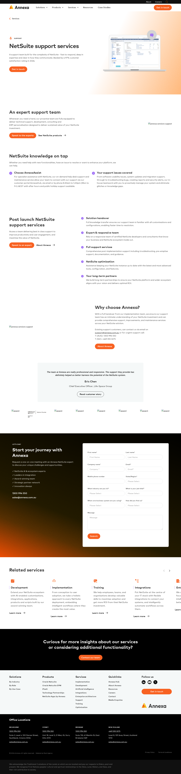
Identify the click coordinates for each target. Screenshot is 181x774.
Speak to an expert (22, 245)
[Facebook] (161, 683)
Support (79, 700)
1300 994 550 (19, 493)
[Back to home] (19, 7)
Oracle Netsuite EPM (51, 685)
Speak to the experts (23, 135)
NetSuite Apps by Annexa (53, 696)
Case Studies (104, 7)
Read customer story (90, 394)
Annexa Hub (113, 682)
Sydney (45, 727)
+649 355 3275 (114, 731)
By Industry (14, 682)
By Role (12, 685)
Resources (88, 7)
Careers (158, 2)
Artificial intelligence (84, 689)
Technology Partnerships (53, 693)
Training (79, 703)
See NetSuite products (50, 135)
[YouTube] (149, 683)
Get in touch (162, 7)
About (148, 2)
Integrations (81, 693)
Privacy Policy (150, 752)
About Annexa (43, 245)
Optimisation (81, 707)
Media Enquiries (115, 700)
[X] (155, 683)
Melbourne (14, 727)
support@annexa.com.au (107, 333)
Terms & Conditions (165, 752)
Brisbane (79, 727)
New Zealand (114, 727)
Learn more (15, 612)
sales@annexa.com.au (24, 497)
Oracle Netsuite (49, 682)
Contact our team (90, 657)
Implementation (82, 682)
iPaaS (45, 689)
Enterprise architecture (85, 696)
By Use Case (14, 689)
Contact (112, 696)
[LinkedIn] (144, 683)
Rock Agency (48, 753)
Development (81, 685)
